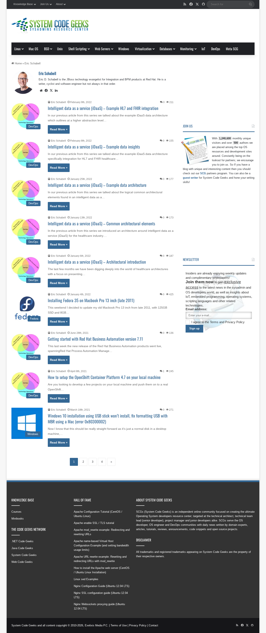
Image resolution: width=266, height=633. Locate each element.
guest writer (190, 177)
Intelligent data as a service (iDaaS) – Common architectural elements (101, 223)
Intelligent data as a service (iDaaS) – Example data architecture (97, 185)
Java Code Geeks (22, 548)
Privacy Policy (235, 322)
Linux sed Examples (86, 579)
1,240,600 (225, 138)
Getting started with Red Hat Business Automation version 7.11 (95, 339)
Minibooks (17, 518)
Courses (16, 511)
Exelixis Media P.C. (96, 625)
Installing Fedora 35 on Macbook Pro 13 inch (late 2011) (91, 300)
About (59, 4)
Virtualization (143, 48)
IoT (203, 48)
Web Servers (102, 48)
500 (236, 142)
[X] (51, 90)
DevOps (215, 48)
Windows (123, 48)
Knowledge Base (23, 4)
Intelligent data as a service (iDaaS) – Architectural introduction (97, 262)
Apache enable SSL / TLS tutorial (94, 523)
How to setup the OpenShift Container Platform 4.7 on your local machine (104, 377)
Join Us (44, 4)
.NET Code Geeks (22, 541)
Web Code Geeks (22, 561)
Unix (60, 48)
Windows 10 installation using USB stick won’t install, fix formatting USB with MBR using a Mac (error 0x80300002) (107, 418)
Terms (214, 322)
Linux (17, 48)
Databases (166, 48)
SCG (203, 173)
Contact (153, 625)
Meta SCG (232, 48)
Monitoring (186, 48)
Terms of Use (119, 625)
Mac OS (33, 48)
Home (18, 63)
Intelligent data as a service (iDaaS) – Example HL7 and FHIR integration (103, 108)
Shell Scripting (77, 48)
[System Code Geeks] (49, 25)
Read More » (59, 129)
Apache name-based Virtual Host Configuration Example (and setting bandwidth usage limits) (101, 545)
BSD (46, 48)
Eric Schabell (47, 73)
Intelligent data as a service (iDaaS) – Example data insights (94, 146)
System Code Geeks (24, 555)
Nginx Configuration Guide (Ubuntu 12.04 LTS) (101, 586)
